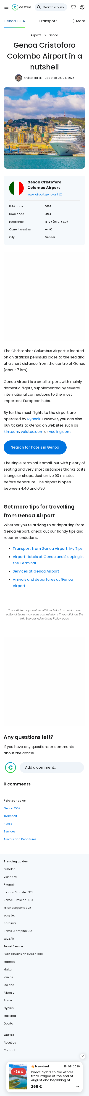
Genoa (53, 35)
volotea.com (32, 431)
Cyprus (9, 1008)
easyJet (9, 915)
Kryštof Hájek (33, 78)
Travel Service (13, 946)
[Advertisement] (44, 296)
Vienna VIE (11, 877)
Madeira (9, 962)
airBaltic (9, 869)
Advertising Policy (49, 618)
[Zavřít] (82, 1056)
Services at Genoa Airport (36, 571)
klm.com (11, 431)
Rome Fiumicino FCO (18, 900)
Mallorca (10, 1016)
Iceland (9, 985)
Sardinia (10, 923)
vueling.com (60, 431)
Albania (9, 993)
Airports (36, 35)
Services (9, 831)
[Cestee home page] (21, 7)
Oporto (8, 1023)
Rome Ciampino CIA (18, 931)
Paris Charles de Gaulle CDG (23, 954)
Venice (8, 977)
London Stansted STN (19, 892)
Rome (8, 1000)
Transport (48, 21)
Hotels (8, 824)
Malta (8, 969)
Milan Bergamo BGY (17, 908)
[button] (6, 7)
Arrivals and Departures (20, 839)
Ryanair (34, 419)
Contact (9, 1050)
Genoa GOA (14, 21)
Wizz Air (9, 938)
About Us (10, 1042)
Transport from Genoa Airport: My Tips (48, 548)
